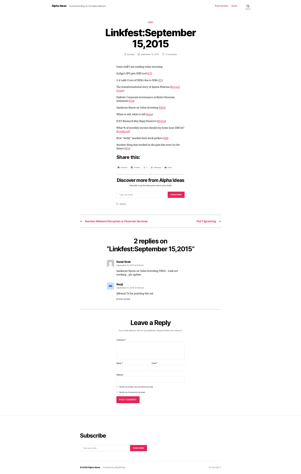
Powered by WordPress (114, 467)
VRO (162, 107)
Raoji (132, 54)
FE (160, 80)
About (234, 6)
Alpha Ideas (59, 5)
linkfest (123, 204)
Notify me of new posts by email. (132, 392)
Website (119, 375)
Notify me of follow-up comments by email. (136, 387)
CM (132, 101)
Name (119, 363)
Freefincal (123, 131)
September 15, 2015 (150, 54)
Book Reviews (221, 6)
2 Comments (171, 54)
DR (165, 138)
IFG (127, 148)
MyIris (161, 121)
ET (149, 73)
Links (150, 22)
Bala (149, 114)
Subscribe (176, 194)
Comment (121, 340)
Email (155, 363)
